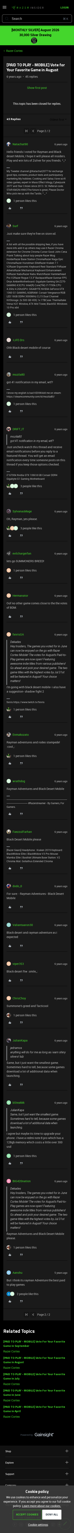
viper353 (18, 964)
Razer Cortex (14, 51)
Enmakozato (21, 735)
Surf (15, 226)
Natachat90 (20, 144)
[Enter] (7, 18)
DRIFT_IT (18, 429)
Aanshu (17, 1273)
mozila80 (19, 374)
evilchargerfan (22, 553)
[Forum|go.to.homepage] (26, 8)
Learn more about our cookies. (41, 1506)
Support (9, 1474)
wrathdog (19, 781)
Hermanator (20, 595)
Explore (9, 1462)
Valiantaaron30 (23, 925)
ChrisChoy (19, 998)
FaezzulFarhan (22, 832)
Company (10, 1485)
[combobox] (37, 18)
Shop (8, 1451)
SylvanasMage (22, 511)
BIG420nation (22, 1181)
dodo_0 (17, 886)
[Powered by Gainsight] (37, 1436)
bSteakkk (18, 1103)
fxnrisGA (18, 634)
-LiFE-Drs (18, 340)
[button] (4, 9)
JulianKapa (20, 1040)
